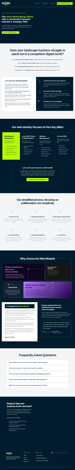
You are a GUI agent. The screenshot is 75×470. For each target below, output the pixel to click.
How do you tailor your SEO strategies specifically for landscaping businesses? (30, 373)
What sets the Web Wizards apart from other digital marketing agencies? (28, 379)
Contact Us (53, 3)
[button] (37, 362)
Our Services (45, 3)
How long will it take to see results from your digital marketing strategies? (28, 362)
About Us (38, 3)
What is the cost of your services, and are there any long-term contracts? (28, 385)
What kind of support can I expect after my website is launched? (26, 368)
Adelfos (47, 314)
